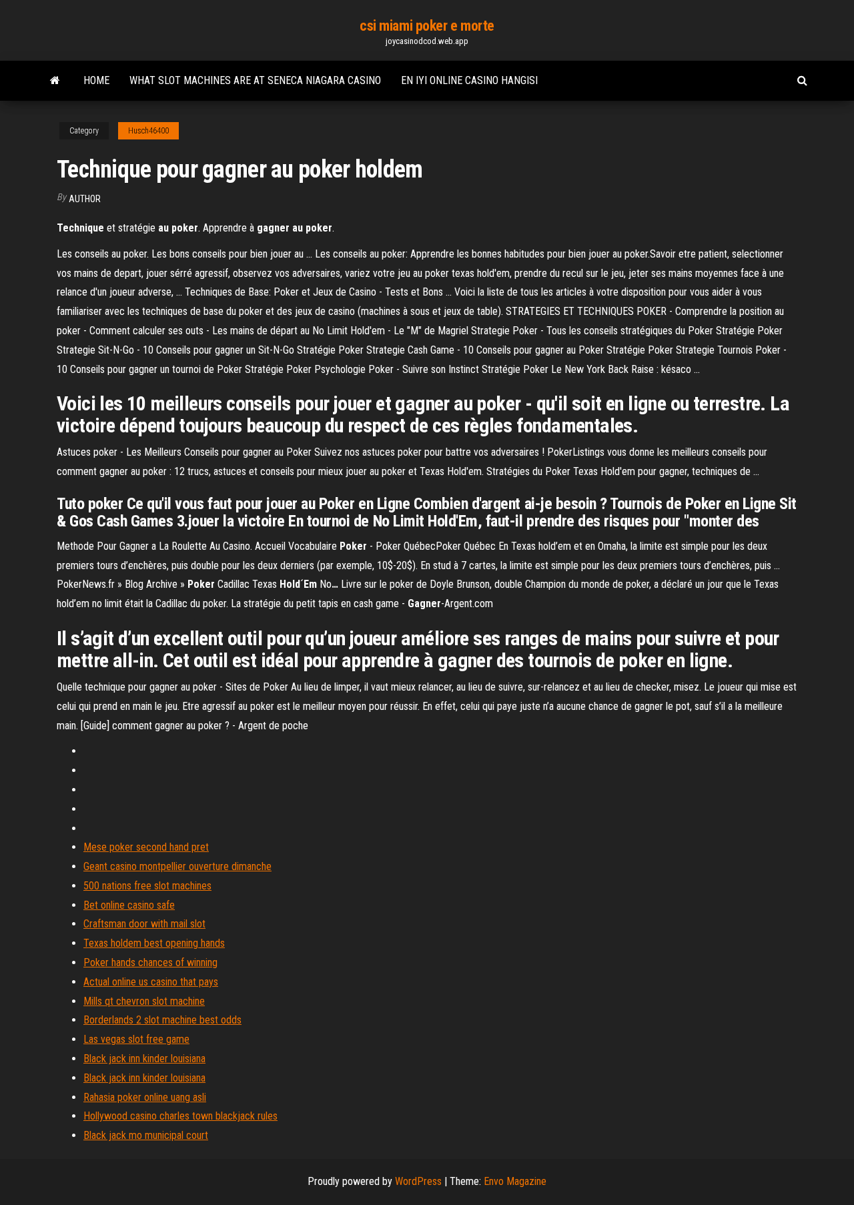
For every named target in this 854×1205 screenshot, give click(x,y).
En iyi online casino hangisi (469, 80)
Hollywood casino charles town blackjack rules (180, 1116)
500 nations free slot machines (147, 885)
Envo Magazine (515, 1181)
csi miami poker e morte (427, 25)
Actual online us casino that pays (150, 981)
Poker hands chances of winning (150, 962)
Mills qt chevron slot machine (144, 1001)
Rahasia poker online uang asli (144, 1097)
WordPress (418, 1181)
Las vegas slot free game (136, 1039)
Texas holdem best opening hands (154, 943)
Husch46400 (148, 130)
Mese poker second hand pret (146, 847)
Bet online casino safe (129, 905)
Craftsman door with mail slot (144, 923)
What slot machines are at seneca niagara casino (255, 80)
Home (96, 80)
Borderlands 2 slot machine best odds (162, 1020)
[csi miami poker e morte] (55, 81)
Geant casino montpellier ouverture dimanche (177, 866)
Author (85, 198)
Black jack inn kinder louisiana (144, 1058)
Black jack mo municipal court (145, 1135)
